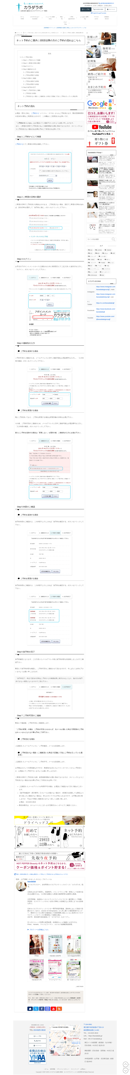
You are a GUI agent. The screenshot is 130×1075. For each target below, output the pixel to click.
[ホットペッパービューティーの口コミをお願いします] (101, 117)
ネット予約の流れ (27, 57)
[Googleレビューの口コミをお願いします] (101, 104)
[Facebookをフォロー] (41, 1009)
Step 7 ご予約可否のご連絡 (31, 90)
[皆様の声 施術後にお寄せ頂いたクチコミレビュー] (101, 39)
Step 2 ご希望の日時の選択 (31, 63)
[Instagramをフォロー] (47, 1009)
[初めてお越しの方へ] (26, 837)
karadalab (32, 882)
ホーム (46, 1069)
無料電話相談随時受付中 (107, 3)
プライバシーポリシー (63, 1069)
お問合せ (82, 1069)
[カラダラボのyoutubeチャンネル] (101, 130)
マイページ (111, 9)
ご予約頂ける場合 (30, 93)
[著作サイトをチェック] (30, 1009)
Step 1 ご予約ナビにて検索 (31, 60)
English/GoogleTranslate (99, 13)
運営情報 (52, 1069)
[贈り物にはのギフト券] (101, 142)
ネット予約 (86, 9)
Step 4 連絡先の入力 (29, 69)
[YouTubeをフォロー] (53, 1009)
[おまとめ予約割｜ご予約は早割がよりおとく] (101, 91)
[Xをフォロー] (36, 1009)
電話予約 (38, 1041)
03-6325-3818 (99, 9)
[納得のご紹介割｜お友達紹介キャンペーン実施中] (101, 78)
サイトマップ (75, 1069)
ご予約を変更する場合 (32, 75)
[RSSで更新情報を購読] (59, 1009)
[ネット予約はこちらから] (73, 837)
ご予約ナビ (35, 113)
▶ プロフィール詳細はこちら (38, 930)
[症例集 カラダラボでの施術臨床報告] (101, 65)
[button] (113, 239)
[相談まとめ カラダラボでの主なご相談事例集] (101, 52)
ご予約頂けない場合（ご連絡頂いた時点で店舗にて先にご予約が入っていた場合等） (52, 96)
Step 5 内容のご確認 (29, 78)
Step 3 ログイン (28, 66)
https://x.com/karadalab (104, 303)
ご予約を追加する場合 (32, 72)
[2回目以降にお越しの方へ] (49, 837)
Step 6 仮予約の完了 (29, 87)
